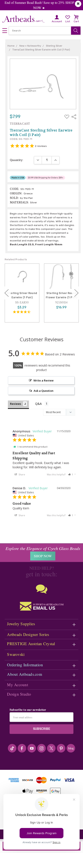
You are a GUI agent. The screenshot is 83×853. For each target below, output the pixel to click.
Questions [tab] (42, 404)
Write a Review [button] (43, 380)
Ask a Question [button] (43, 391)
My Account (17, 684)
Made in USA (17, 177)
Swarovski (15, 654)
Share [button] (21, 474)
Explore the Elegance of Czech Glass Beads (43, 548)
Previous (6, 292)
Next (76, 292)
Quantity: (16, 160)
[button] (70, 474)
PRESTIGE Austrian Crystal (31, 643)
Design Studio (19, 694)
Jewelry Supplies (21, 623)
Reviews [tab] (15, 404)
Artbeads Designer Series (28, 634)
